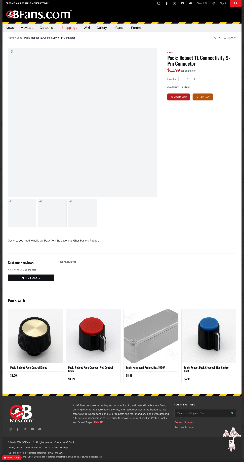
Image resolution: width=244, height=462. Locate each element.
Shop (19, 37)
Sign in (223, 3)
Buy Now (204, 96)
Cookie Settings (60, 447)
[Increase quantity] (194, 79)
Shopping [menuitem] (69, 28)
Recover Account (184, 427)
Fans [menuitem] (119, 28)
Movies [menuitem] (27, 28)
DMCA (46, 447)
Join (236, 3)
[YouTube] (182, 3)
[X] (174, 3)
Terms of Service (32, 447)
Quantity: (172, 79)
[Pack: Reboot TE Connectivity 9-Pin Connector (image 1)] (22, 213)
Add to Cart (180, 96)
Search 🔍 (202, 3)
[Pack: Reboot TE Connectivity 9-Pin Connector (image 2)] (52, 213)
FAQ (219, 37)
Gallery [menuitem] (102, 28)
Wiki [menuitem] (87, 28)
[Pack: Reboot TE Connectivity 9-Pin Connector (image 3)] (82, 213)
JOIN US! (98, 422)
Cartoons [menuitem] (47, 28)
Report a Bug (13, 457)
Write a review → (31, 277)
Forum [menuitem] (136, 28)
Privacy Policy (15, 447)
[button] (181, 79)
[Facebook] (166, 3)
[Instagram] (158, 3)
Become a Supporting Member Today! (27, 3)
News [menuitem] (10, 28)
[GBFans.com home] (39, 14)
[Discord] (190, 3)
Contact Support (184, 422)
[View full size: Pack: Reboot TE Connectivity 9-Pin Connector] (82, 122)
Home (11, 37)
